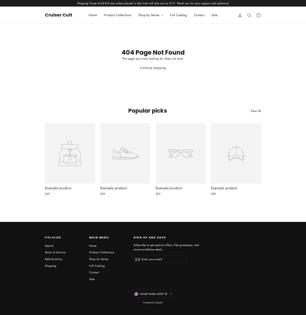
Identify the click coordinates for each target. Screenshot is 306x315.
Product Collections (117, 15)
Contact (199, 15)
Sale (215, 15)
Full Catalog (178, 15)
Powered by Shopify (153, 302)
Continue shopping (153, 68)
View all (255, 111)
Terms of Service (55, 252)
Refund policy (54, 259)
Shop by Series (149, 15)
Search (49, 246)
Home (93, 15)
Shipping (50, 266)
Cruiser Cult (58, 15)
